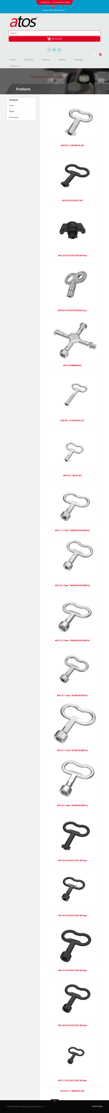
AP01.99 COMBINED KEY (72, 365)
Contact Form (45, 2)
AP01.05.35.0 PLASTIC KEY (72, 200)
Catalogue (78, 59)
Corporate (28, 59)
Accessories (14, 117)
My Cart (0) (56, 39)
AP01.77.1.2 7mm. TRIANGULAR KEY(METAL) (72, 530)
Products (46, 59)
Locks (11, 105)
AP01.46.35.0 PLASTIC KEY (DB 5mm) (72, 915)
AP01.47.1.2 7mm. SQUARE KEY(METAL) (72, 750)
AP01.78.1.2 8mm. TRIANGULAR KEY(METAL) (72, 585)
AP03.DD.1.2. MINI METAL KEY (72, 145)
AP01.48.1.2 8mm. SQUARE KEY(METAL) (72, 805)
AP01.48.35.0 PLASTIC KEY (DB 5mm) (72, 1025)
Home (12, 59)
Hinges (11, 111)
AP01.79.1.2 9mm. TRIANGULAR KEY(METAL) (72, 640)
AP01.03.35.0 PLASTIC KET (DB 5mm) (72, 860)
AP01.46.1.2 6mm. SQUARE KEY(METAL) (72, 695)
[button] (53, 7)
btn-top (55, 1101)
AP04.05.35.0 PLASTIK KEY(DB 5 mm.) (72, 310)
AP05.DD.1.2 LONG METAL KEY (72, 420)
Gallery (62, 59)
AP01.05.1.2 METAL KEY (72, 475)
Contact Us (15, 65)
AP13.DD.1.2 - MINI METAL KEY (72, 1091)
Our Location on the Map (61, 2)
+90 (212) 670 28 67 (57, 10)
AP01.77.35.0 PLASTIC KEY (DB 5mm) (72, 1080)
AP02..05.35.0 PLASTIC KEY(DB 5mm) (72, 255)
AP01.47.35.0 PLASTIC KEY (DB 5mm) (72, 970)
